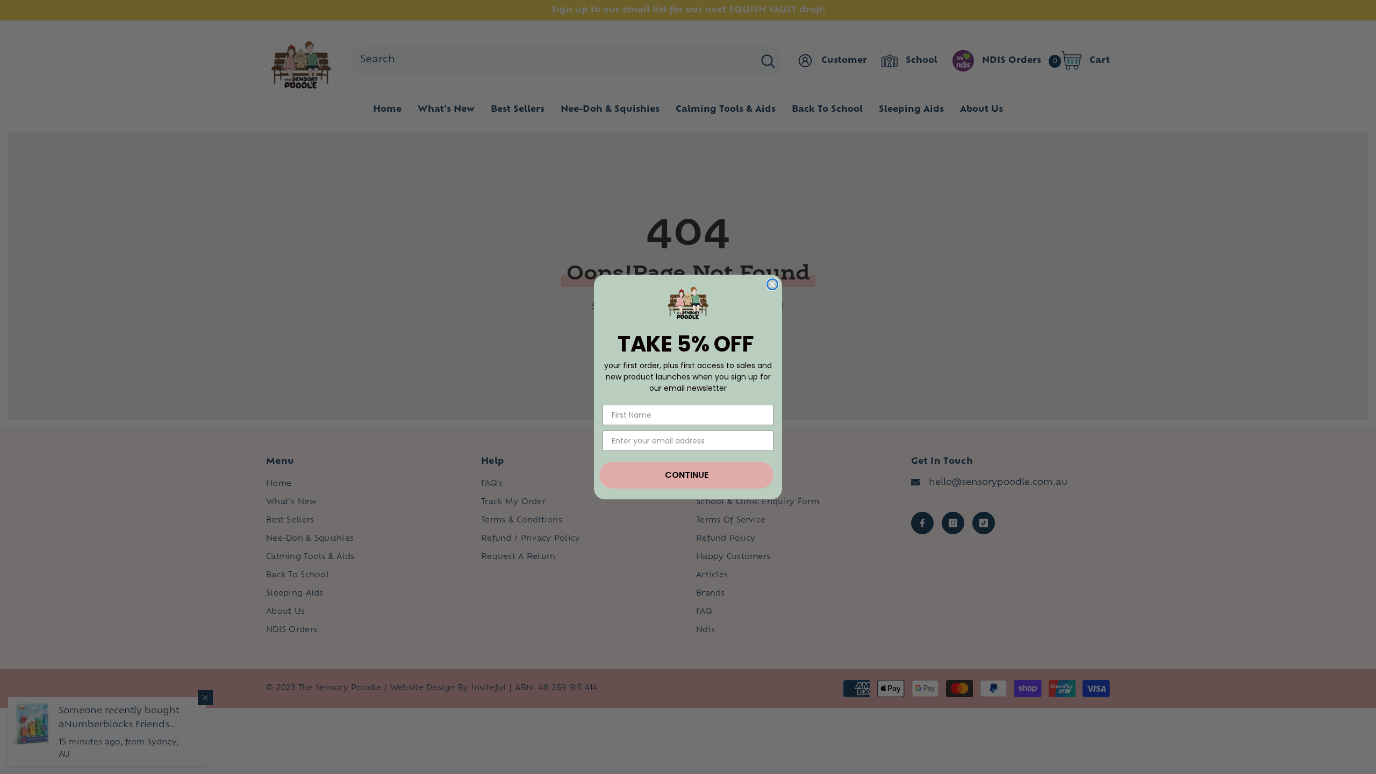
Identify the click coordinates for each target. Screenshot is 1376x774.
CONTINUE (686, 475)
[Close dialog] (772, 284)
